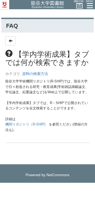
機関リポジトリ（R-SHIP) (25, 124)
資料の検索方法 (35, 74)
